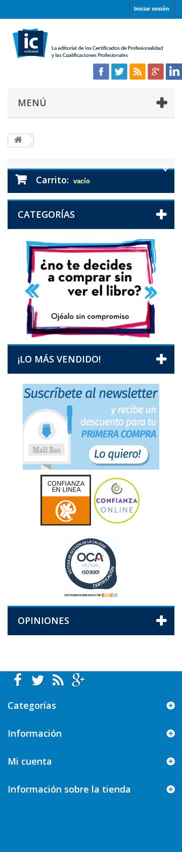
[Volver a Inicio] (18, 140)
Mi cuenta (30, 761)
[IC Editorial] (91, 43)
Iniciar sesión (151, 9)
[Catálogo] (91, 287)
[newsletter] (91, 426)
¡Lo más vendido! (59, 359)
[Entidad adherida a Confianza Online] (91, 499)
